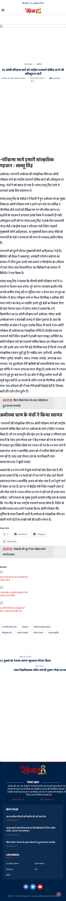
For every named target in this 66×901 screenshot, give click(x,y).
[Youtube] (40, 887)
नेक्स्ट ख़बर (33, 782)
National (9, 869)
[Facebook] (26, 887)
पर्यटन (8, 875)
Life (36, 869)
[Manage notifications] (58, 894)
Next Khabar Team (17, 78)
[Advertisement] (33, 119)
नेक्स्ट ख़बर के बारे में (47, 799)
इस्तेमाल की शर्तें (18, 799)
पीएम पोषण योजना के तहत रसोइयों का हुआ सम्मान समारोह (30, 842)
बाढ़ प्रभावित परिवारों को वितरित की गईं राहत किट (26, 816)
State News (39, 863)
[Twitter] (33, 887)
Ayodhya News (12, 863)
